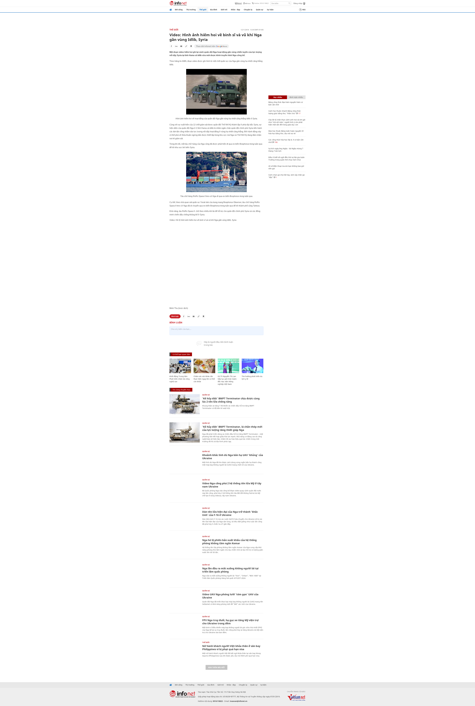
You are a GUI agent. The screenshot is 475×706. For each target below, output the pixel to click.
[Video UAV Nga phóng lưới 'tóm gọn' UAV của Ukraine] (184, 600)
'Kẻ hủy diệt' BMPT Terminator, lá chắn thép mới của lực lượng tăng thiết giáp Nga (232, 428)
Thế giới (202, 9)
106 (276, 142)
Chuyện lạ (248, 9)
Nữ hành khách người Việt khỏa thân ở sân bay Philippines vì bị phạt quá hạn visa (231, 647)
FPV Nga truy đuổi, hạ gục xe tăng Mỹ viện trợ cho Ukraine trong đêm (230, 621)
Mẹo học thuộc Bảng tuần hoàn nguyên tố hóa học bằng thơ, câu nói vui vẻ (285, 132)
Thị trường (191, 9)
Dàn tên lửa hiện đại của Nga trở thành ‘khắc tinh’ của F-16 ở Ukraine (230, 513)
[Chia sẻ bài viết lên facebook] (171, 46)
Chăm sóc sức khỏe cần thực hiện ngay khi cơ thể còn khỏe (204, 379)
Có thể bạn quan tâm (181, 354)
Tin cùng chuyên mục (181, 389)
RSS (304, 9)
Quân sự (259, 9)
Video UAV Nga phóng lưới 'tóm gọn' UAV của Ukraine (230, 596)
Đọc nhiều (277, 97)
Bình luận (175, 316)
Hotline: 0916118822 (261, 3)
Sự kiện (270, 9)
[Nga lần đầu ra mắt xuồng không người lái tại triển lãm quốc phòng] (184, 574)
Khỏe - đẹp (235, 9)
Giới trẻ (224, 9)
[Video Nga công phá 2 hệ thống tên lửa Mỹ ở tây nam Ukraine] (184, 489)
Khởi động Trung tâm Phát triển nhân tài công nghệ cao (179, 379)
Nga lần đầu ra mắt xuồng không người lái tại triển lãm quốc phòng (230, 570)
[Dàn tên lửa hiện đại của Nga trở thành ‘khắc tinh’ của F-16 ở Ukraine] (184, 517)
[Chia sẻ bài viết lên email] (181, 46)
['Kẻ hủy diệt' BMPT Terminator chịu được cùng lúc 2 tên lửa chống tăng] (184, 404)
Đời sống (179, 9)
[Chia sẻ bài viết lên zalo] (176, 46)
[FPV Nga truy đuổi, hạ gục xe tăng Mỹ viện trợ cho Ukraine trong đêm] (184, 626)
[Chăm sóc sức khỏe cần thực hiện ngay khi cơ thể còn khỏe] (204, 366)
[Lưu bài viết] (191, 46)
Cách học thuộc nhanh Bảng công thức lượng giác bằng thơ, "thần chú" (284, 112)
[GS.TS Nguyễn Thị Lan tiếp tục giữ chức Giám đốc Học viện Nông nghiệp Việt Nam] (228, 366)
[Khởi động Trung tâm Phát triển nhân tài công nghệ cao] (180, 366)
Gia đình (213, 9)
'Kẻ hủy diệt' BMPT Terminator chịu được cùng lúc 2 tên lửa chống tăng (231, 400)
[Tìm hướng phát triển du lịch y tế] (252, 366)
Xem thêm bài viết (216, 667)
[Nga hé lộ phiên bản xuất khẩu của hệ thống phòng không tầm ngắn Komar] (184, 546)
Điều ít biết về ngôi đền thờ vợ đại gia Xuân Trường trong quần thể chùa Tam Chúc (286, 158)
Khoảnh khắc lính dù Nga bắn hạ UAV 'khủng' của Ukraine (232, 456)
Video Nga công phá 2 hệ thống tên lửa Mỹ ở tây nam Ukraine (231, 485)
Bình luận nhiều (296, 97)
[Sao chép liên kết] (186, 46)
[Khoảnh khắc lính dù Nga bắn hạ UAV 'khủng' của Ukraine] (184, 461)
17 (299, 113)
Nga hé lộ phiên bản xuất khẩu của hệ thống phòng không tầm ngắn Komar (229, 541)
